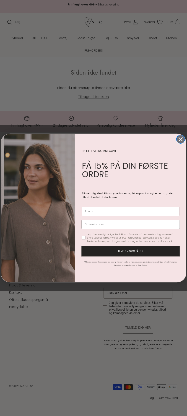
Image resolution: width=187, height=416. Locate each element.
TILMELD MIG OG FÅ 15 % (130, 251)
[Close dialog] (181, 139)
